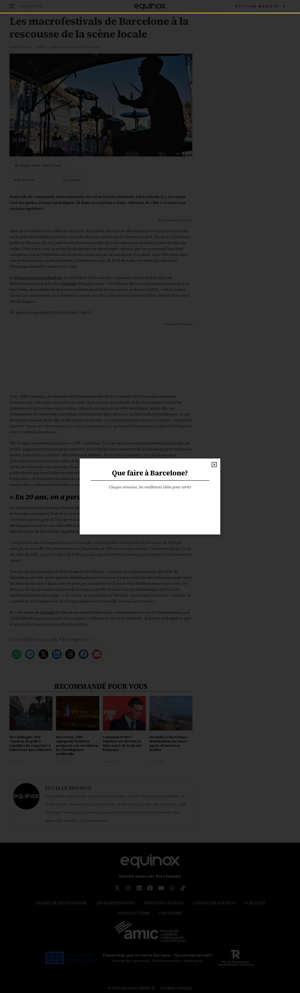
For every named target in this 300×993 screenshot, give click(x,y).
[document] (150, 496)
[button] (214, 464)
